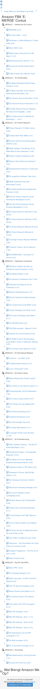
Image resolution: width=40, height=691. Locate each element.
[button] (1, 2)
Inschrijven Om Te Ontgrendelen (20, 685)
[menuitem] (1, 5)
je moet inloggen (30, 682)
